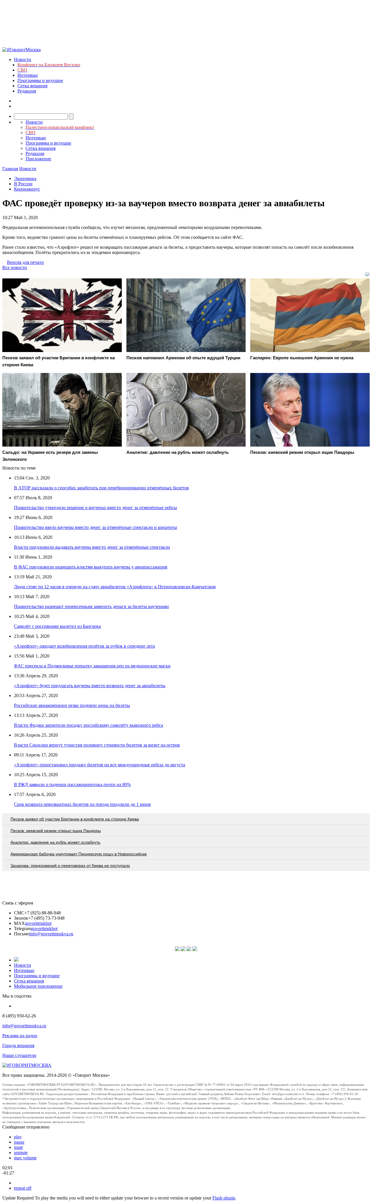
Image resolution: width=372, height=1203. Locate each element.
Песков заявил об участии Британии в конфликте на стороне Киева (74, 819)
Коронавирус (27, 188)
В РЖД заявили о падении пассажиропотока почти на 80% (72, 784)
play (18, 1136)
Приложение (38, 158)
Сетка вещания (32, 85)
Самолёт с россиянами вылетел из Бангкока (57, 626)
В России (23, 183)
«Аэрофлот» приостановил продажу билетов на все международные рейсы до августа (99, 764)
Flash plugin (223, 1197)
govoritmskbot (38, 923)
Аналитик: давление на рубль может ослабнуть (55, 842)
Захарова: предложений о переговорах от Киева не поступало (70, 865)
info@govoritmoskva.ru (51, 933)
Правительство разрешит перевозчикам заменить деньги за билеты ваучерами (91, 606)
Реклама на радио (19, 1035)
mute (18, 1147)
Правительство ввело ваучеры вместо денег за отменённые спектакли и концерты (95, 527)
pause (19, 1142)
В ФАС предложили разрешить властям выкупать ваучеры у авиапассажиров (90, 566)
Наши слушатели (19, 1055)
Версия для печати (25, 262)
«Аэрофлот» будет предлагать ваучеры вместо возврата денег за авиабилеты (89, 685)
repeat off (22, 1188)
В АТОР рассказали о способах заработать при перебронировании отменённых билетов (101, 487)
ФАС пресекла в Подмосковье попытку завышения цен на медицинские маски (92, 665)
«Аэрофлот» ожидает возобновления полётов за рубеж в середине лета (84, 646)
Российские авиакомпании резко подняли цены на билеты (72, 705)
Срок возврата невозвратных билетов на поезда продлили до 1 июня (82, 804)
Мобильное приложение (38, 986)
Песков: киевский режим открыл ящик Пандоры (55, 830)
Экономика (25, 178)
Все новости (14, 267)
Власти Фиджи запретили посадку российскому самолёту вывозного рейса (88, 725)
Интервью (27, 75)
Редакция (26, 90)
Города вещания (18, 1045)
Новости (22, 59)
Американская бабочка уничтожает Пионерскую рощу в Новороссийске (78, 854)
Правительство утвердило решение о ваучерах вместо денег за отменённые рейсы (95, 507)
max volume (25, 1157)
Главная (10, 168)
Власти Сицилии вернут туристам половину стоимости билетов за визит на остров (97, 744)
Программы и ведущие (40, 80)
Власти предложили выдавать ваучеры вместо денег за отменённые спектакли (92, 547)
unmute (21, 1152)
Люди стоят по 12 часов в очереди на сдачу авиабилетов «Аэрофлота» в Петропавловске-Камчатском (115, 586)
